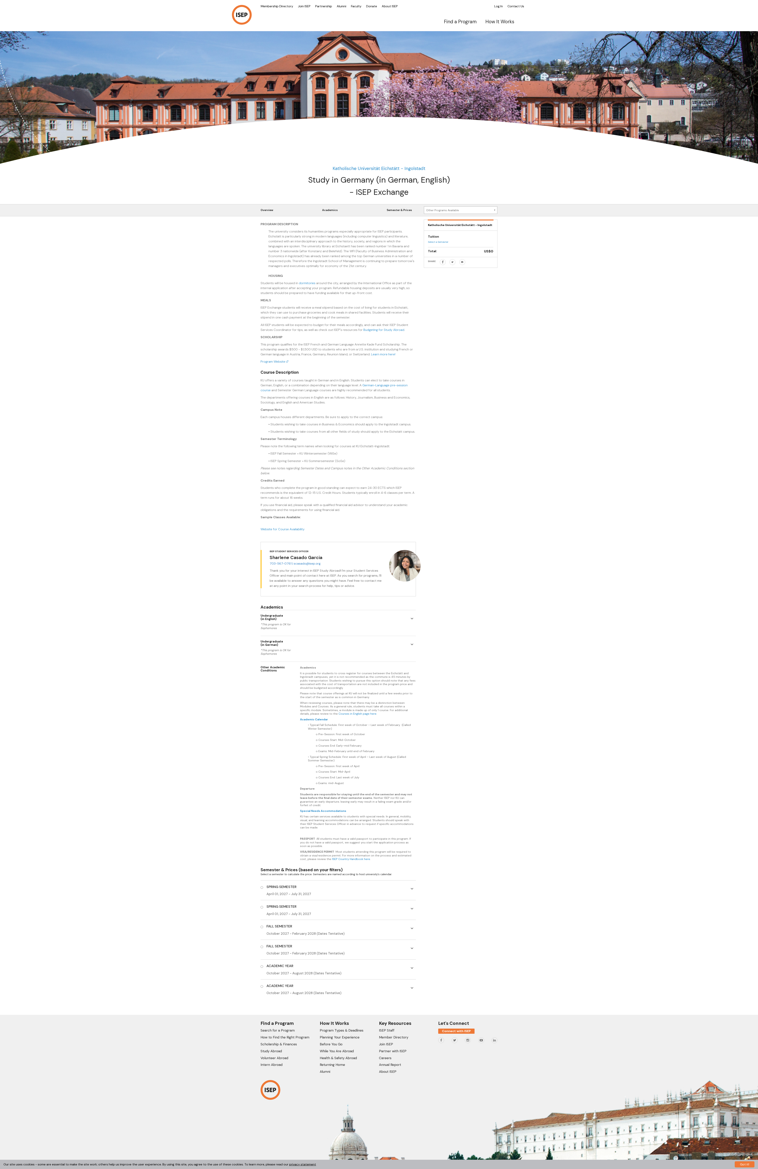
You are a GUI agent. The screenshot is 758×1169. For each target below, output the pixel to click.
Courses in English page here (357, 713)
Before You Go (331, 1044)
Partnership (323, 6)
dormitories (307, 283)
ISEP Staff (386, 1030)
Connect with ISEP (456, 1031)
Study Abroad (271, 1051)
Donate (371, 6)
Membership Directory (277, 6)
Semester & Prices (399, 210)
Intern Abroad (271, 1065)
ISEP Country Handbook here (351, 859)
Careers (385, 1058)
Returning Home (332, 1065)
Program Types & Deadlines (341, 1030)
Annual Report (390, 1065)
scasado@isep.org (307, 563)
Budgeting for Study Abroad (383, 330)
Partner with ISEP (392, 1051)
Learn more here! (383, 354)
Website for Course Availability (283, 529)
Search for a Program (278, 1030)
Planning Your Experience (339, 1037)
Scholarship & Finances (279, 1044)
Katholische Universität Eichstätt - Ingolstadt (379, 168)
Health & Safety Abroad (338, 1058)
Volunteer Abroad (274, 1058)
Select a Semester (438, 242)
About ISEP (390, 6)
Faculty (356, 6)
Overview (267, 210)
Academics (330, 210)
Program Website (273, 361)
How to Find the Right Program (285, 1037)
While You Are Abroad (337, 1051)
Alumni (341, 6)
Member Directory (393, 1037)
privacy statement (302, 1164)
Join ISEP (304, 6)
